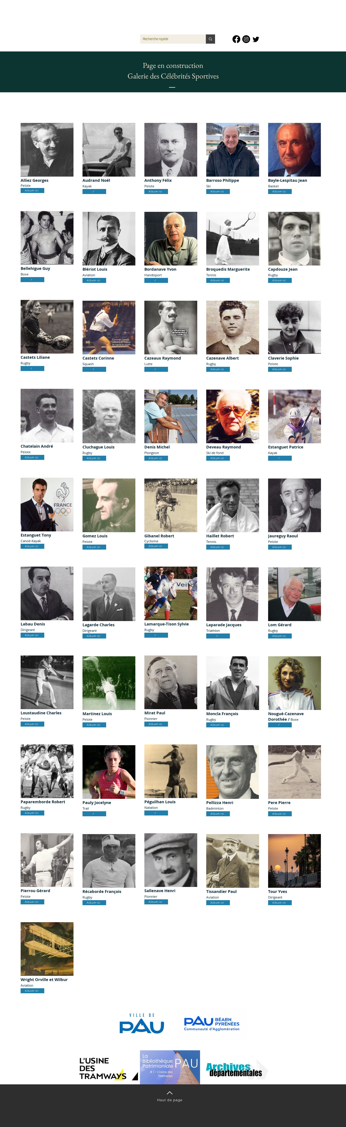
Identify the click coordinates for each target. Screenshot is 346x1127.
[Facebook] (236, 39)
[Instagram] (246, 39)
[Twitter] (256, 39)
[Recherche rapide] (210, 39)
